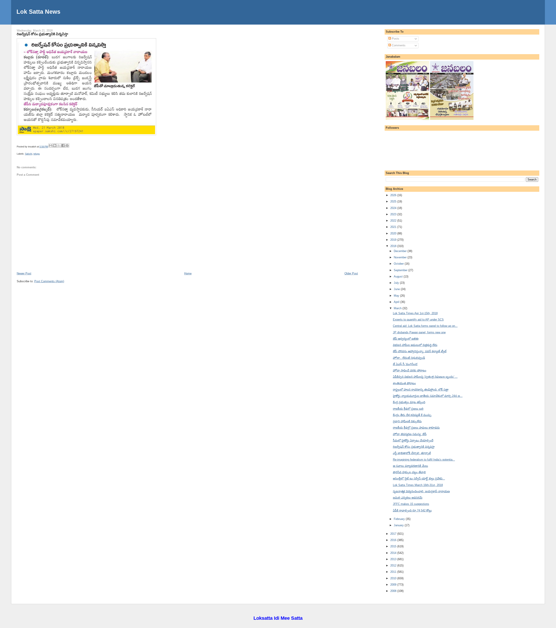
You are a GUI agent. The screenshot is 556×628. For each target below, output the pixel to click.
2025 (393, 201)
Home (188, 273)
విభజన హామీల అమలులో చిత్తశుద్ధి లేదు (415, 345)
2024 (393, 208)
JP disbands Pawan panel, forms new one (419, 332)
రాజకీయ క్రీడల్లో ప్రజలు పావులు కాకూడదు (416, 427)
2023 (393, 214)
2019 (393, 239)
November (400, 257)
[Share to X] (59, 145)
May (397, 295)
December (400, 251)
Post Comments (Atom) (49, 281)
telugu (36, 153)
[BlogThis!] (55, 145)
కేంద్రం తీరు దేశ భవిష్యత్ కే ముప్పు (412, 415)
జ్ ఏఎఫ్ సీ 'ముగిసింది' (405, 364)
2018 (393, 246)
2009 (393, 584)
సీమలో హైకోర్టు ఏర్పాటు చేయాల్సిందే (413, 440)
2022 (393, 220)
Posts (395, 38)
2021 (393, 227)
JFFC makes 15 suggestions (411, 504)
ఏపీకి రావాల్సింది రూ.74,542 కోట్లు (412, 510)
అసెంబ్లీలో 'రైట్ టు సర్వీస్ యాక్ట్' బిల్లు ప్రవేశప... (419, 478)
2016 (393, 540)
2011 (393, 571)
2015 (393, 546)
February (400, 519)
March (398, 308)
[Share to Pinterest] (67, 145)
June (397, 289)
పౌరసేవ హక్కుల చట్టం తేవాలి (409, 472)
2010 (393, 578)
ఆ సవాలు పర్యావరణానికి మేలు (410, 466)
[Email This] (50, 145)
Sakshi (28, 153)
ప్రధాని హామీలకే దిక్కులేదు (407, 421)
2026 (393, 195)
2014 (393, 553)
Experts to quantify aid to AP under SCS (418, 319)
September (401, 270)
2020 (393, 233)
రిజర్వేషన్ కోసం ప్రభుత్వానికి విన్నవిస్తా (42, 34)
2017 (393, 533)
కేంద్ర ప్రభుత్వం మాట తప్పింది (409, 402)
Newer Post (24, 273)
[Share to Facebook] (63, 145)
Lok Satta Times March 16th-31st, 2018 (418, 485)
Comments (398, 45)
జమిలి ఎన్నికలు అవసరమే (407, 497)
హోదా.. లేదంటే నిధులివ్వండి (409, 357)
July (397, 282)
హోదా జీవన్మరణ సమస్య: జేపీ (410, 434)
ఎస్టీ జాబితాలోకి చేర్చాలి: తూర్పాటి (412, 453)
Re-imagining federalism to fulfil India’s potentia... (424, 459)
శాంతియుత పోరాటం (404, 383)
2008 (393, 591)
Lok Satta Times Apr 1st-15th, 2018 (415, 313)
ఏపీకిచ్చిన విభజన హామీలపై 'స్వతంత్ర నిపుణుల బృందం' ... (425, 376)
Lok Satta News (38, 11)
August (399, 276)
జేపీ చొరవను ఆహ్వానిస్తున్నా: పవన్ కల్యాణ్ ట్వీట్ (420, 351)
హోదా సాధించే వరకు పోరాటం (409, 370)
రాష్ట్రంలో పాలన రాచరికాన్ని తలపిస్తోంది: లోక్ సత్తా (420, 389)
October (399, 263)
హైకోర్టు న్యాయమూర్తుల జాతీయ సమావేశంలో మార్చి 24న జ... (428, 396)
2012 (393, 565)
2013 (393, 559)
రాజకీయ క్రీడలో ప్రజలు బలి (408, 408)
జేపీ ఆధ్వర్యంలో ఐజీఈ (406, 338)
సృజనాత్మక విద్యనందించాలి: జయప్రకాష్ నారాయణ (421, 491)
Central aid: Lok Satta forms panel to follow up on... (425, 325)
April (397, 302)
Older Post (351, 273)
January (399, 525)
